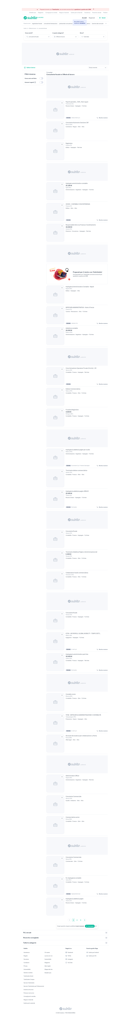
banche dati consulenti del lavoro (101, 23)
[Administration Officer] (77, 784)
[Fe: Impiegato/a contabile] (77, 886)
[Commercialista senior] (77, 825)
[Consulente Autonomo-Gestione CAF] (77, 131)
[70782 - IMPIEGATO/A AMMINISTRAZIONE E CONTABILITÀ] (77, 723)
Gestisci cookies (28, 972)
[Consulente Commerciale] (77, 805)
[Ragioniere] (77, 151)
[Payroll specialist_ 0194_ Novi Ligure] (77, 110)
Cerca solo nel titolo (31, 78)
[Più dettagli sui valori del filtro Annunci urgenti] (35, 82)
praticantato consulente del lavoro (68, 23)
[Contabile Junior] (77, 702)
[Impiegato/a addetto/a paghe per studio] (77, 458)
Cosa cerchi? (29, 33)
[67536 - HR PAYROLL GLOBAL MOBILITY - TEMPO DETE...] (77, 642)
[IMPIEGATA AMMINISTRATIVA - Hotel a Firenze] (77, 316)
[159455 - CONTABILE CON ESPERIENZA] (77, 212)
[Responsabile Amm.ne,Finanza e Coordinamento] (77, 233)
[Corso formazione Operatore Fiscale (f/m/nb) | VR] (77, 376)
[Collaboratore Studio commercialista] (77, 581)
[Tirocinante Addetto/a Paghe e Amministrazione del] (77, 560)
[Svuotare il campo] (49, 37)
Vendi (104, 18)
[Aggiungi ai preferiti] (62, 103)
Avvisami (91, 926)
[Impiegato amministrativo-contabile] (77, 191)
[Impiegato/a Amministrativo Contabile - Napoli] (77, 295)
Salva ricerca (31, 67)
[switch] (41, 78)
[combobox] (38, 37)
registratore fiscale (37, 23)
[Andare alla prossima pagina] (84, 920)
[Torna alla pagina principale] (34, 17)
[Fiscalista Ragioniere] (77, 418)
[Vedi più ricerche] (106, 23)
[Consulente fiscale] (77, 539)
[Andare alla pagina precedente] (69, 920)
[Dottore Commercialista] (77, 397)
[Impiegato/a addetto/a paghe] (77, 906)
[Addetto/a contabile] (77, 336)
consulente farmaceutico (50, 23)
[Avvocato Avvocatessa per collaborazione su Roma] (77, 744)
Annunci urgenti (29, 82)
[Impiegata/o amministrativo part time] (77, 662)
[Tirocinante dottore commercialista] (77, 479)
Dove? (82, 33)
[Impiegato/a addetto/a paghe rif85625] (77, 499)
